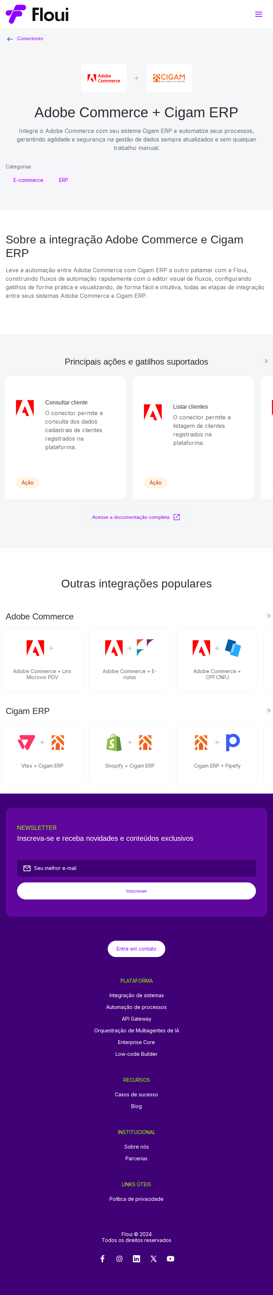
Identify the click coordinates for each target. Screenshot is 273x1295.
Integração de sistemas (136, 995)
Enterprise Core (136, 1042)
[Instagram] (119, 1259)
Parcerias (136, 1158)
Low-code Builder (136, 1054)
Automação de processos (136, 1007)
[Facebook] (102, 1259)
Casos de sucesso (136, 1094)
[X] (153, 1259)
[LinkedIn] (136, 1259)
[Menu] (258, 14)
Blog (136, 1106)
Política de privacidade (136, 1199)
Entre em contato (136, 949)
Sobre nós (136, 1147)
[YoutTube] (171, 1259)
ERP (63, 180)
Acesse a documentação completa (131, 517)
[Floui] (136, 14)
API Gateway (136, 1019)
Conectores (30, 38)
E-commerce (28, 180)
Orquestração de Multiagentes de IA (136, 1030)
